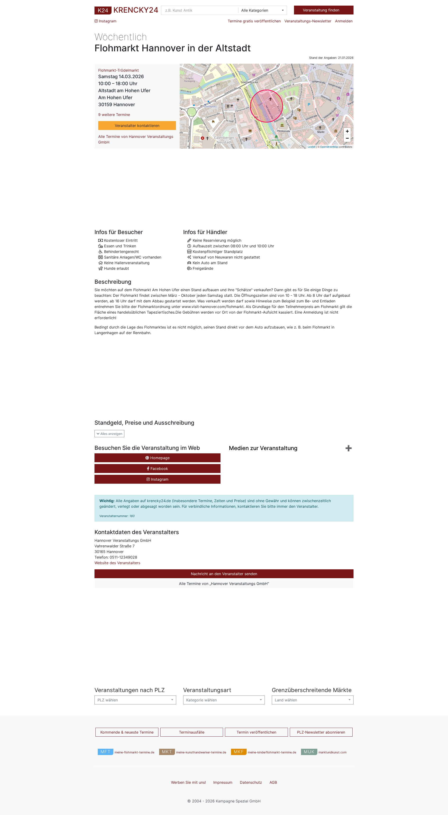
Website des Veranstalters (117, 562)
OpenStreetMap (329, 146)
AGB (273, 782)
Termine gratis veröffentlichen (254, 21)
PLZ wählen (108, 700)
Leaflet (311, 146)
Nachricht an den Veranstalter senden (224, 573)
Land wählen (286, 700)
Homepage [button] (159, 457)
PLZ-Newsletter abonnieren (321, 732)
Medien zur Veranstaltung (263, 448)
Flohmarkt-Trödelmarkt (118, 70)
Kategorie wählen (201, 700)
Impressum (222, 782)
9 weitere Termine (114, 114)
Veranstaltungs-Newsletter (307, 21)
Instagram (107, 21)
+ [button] (347, 131)
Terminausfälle (191, 732)
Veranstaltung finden (321, 10)
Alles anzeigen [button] (110, 434)
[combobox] (261, 10)
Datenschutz (251, 782)
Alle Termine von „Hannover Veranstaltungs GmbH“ (224, 583)
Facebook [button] (158, 468)
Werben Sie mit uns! (188, 782)
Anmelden (344, 21)
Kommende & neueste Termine (127, 732)
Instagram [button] (159, 479)
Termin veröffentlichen (256, 732)
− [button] (347, 138)
